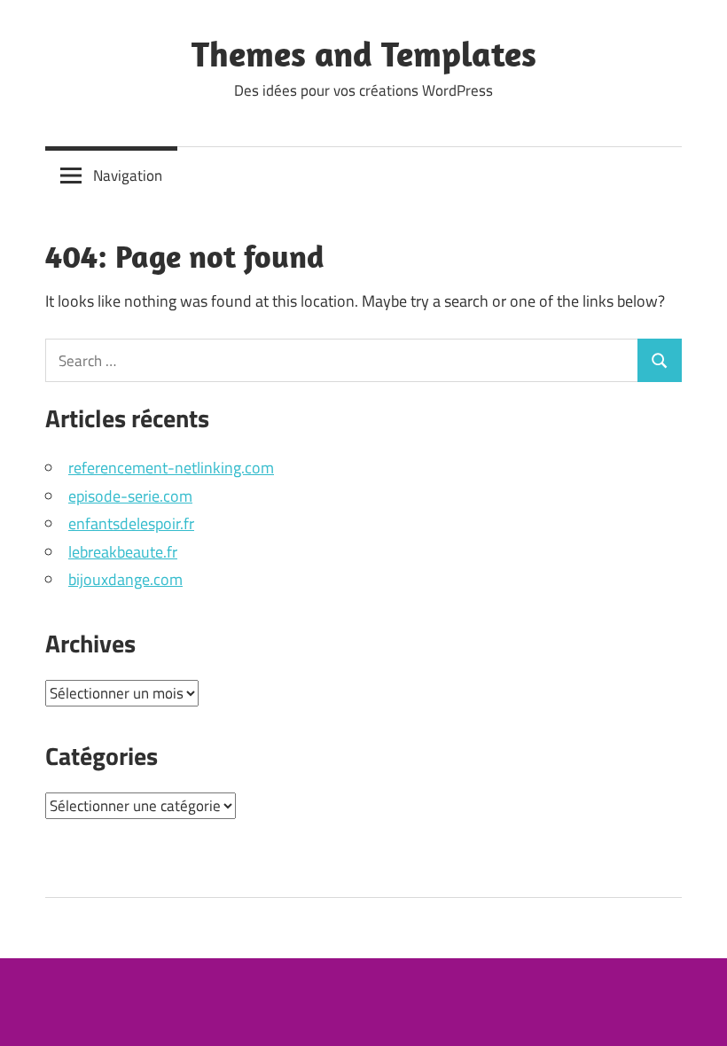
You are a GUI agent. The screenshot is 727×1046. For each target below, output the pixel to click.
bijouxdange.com (125, 579)
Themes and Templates (364, 53)
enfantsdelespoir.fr (131, 523)
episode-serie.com (130, 496)
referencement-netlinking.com (171, 468)
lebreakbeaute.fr (122, 552)
